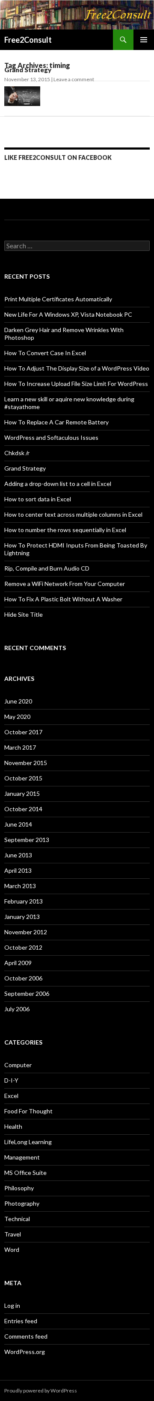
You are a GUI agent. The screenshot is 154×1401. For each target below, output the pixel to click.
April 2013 (18, 870)
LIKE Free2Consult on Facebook (58, 157)
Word (11, 1249)
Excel (11, 1095)
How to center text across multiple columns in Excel (73, 514)
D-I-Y (11, 1080)
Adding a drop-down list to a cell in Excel (57, 483)
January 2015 (22, 793)
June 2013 (18, 855)
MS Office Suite (25, 1172)
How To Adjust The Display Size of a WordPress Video (76, 368)
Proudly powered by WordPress (40, 1390)
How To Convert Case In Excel (45, 352)
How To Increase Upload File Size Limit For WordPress (76, 383)
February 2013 (23, 901)
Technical (17, 1218)
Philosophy (19, 1188)
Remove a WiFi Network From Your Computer (64, 583)
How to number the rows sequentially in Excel (65, 529)
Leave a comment (73, 79)
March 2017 (20, 747)
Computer (18, 1064)
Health (13, 1126)
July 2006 (17, 1008)
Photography (21, 1203)
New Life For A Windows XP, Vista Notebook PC (68, 314)
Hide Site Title (23, 614)
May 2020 (17, 716)
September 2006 (26, 993)
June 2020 (18, 701)
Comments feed (25, 1336)
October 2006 (23, 978)
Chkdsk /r (17, 452)
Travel (12, 1234)
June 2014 (18, 824)
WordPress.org (24, 1351)
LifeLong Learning (28, 1141)
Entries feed (20, 1320)
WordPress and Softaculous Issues (51, 437)
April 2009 (18, 962)
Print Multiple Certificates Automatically (58, 299)
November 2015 (25, 762)
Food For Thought (28, 1111)
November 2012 (25, 932)
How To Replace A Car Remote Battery (56, 422)
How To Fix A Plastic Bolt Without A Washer (63, 599)
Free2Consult (28, 39)
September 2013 (26, 839)
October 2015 (23, 778)
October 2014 (23, 808)
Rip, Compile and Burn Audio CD (46, 568)
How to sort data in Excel (37, 499)
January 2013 (22, 916)
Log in (12, 1305)
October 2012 (23, 947)
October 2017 (23, 732)
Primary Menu (143, 39)
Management (22, 1157)
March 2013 (20, 885)
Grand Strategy (27, 70)
